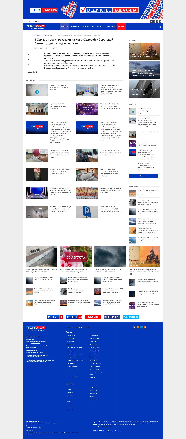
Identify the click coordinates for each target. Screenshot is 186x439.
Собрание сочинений (72, 369)
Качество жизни (94, 357)
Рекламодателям (94, 399)
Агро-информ (93, 344)
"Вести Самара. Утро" (72, 376)
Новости (64, 26)
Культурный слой (94, 350)
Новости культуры (94, 347)
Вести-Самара (70, 341)
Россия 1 (69, 389)
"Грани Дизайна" (71, 335)
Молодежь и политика (73, 357)
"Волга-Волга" (93, 360)
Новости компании (95, 390)
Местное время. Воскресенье (74, 354)
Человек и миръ (94, 354)
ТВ (93, 26)
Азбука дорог (93, 341)
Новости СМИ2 (31, 72)
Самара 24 (70, 395)
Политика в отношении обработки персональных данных (37, 356)
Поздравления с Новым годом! (75, 360)
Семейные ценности (72, 366)
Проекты (85, 26)
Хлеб (68, 372)
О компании (110, 26)
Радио (99, 26)
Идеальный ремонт (95, 366)
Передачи (69, 332)
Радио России (71, 407)
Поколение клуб (71, 363)
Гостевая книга (93, 393)
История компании (95, 387)
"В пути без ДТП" (94, 369)
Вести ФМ (70, 410)
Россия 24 (70, 392)
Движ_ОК (92, 377)
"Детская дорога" (71, 338)
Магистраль (70, 350)
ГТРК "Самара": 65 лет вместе (74, 347)
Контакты (92, 396)
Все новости (144, 176)
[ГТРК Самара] (35, 27)
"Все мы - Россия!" (94, 338)
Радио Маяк (70, 404)
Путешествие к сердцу (96, 363)
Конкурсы (75, 26)
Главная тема (70, 344)
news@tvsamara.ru (41, 341)
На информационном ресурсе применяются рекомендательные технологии (40, 360)
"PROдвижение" (94, 335)
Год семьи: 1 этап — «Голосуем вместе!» (98, 373)
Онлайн (121, 26)
